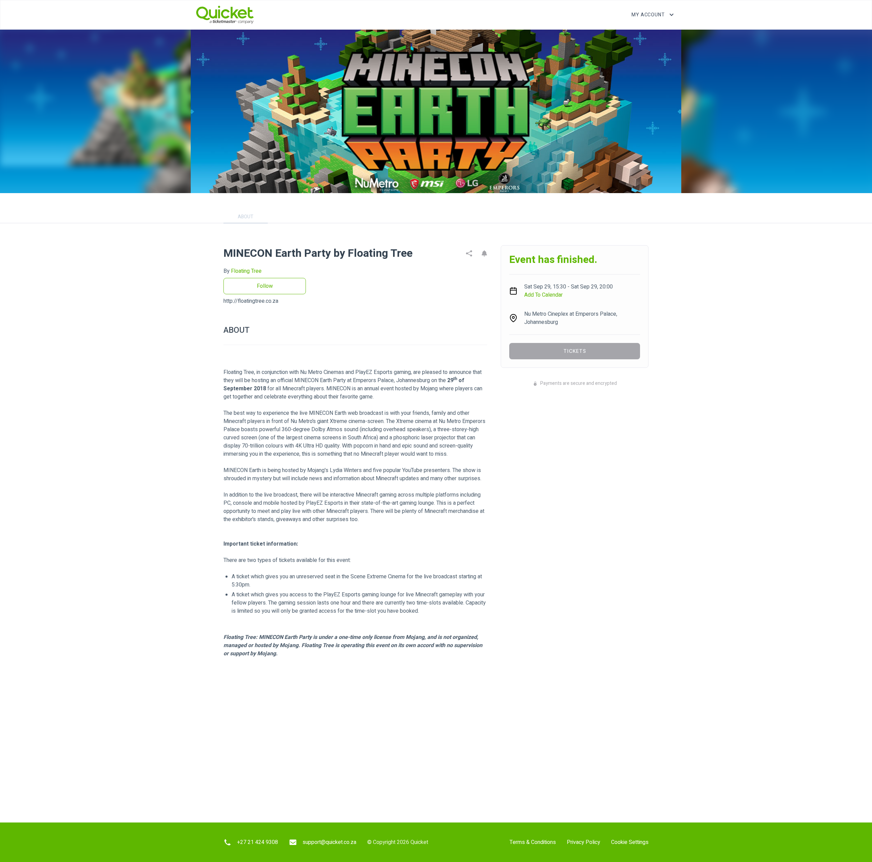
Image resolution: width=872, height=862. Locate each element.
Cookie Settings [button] (630, 842)
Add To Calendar (543, 295)
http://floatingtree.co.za (250, 301)
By (242, 271)
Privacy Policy (583, 842)
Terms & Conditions (533, 842)
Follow (265, 286)
